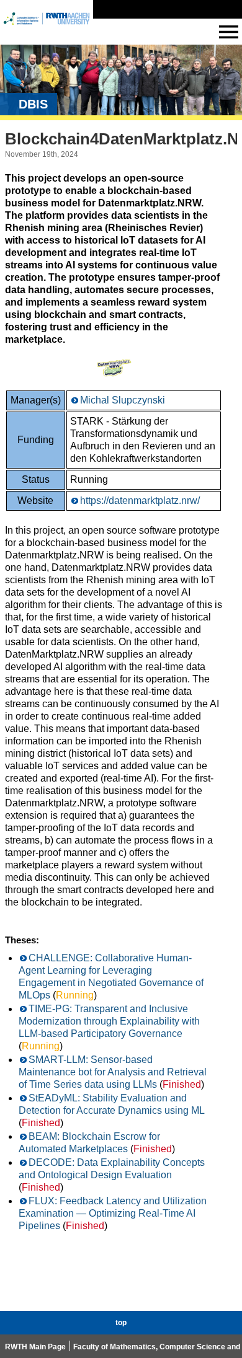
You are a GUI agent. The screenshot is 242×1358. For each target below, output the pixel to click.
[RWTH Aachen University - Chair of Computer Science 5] (46, 30)
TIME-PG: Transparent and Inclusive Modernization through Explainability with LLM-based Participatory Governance (109, 1021)
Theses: (22, 940)
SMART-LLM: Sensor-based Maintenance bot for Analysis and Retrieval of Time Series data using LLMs (113, 1072)
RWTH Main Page (35, 1347)
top (121, 1322)
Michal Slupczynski (122, 400)
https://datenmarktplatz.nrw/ (140, 500)
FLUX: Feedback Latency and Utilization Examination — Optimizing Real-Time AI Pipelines (113, 1213)
